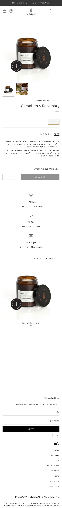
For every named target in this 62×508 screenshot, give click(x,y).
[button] (51, 11)
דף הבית (56, 100)
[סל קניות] (4, 11)
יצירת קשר (55, 470)
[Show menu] (57, 11)
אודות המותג (54, 455)
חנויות (57, 460)
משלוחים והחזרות (52, 465)
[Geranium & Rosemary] (31, 291)
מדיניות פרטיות (53, 481)
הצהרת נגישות (53, 486)
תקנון (57, 476)
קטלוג (57, 450)
